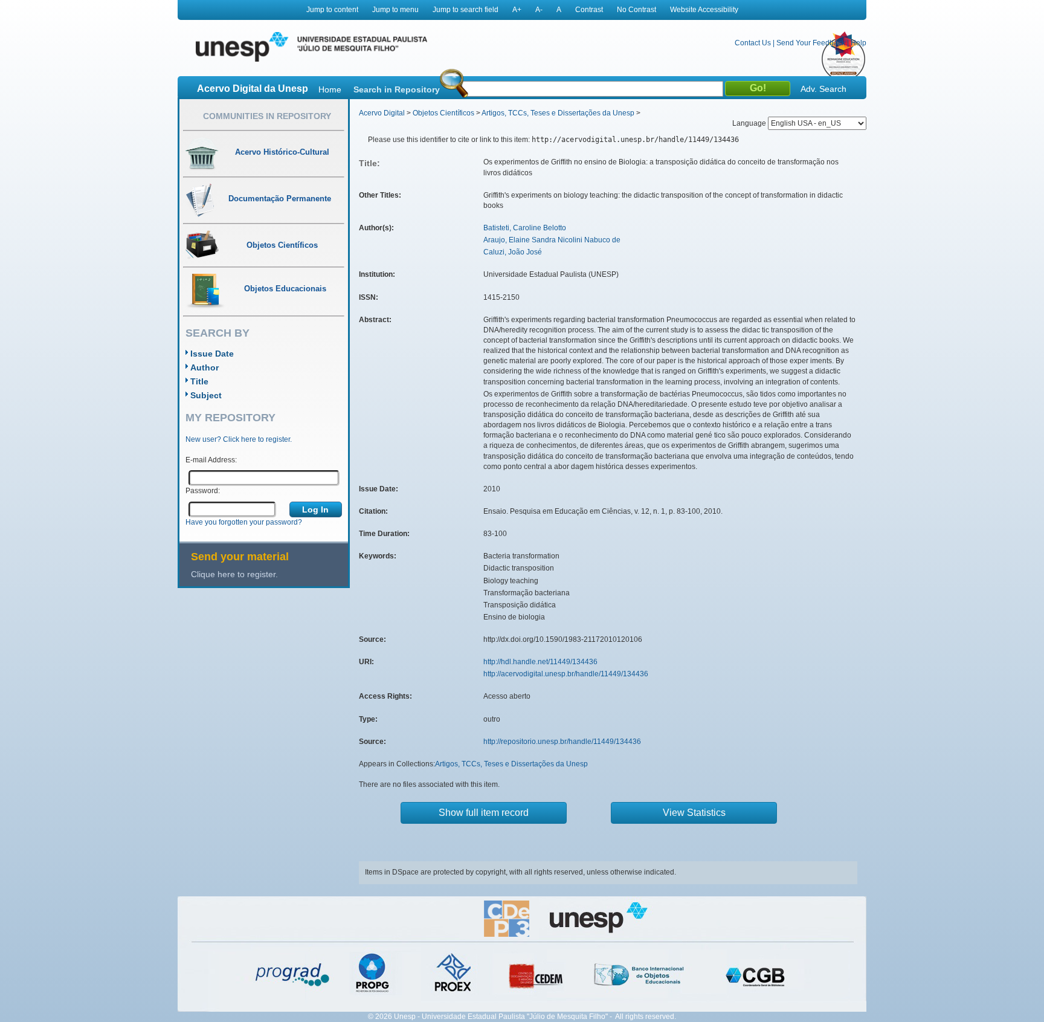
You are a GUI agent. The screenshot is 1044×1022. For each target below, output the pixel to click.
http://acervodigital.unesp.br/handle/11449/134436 (565, 674)
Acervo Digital (382, 113)
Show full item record (484, 812)
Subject (206, 395)
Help (858, 43)
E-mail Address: (211, 460)
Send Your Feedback (810, 43)
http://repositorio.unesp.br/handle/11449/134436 (562, 741)
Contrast (589, 9)
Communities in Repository (267, 116)
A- (539, 9)
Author (204, 367)
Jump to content (332, 9)
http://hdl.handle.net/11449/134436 (540, 662)
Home (329, 89)
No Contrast (636, 9)
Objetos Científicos (443, 113)
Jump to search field (465, 9)
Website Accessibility (704, 9)
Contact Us (753, 43)
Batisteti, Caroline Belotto (524, 228)
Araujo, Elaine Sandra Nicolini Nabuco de (551, 240)
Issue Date (212, 353)
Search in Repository (396, 89)
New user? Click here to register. (238, 439)
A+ (516, 9)
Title (199, 381)
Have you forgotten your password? (243, 522)
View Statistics (694, 812)
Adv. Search (823, 89)
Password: (202, 491)
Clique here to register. (234, 574)
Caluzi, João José (512, 252)
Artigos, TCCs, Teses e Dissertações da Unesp (558, 113)
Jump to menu (395, 9)
